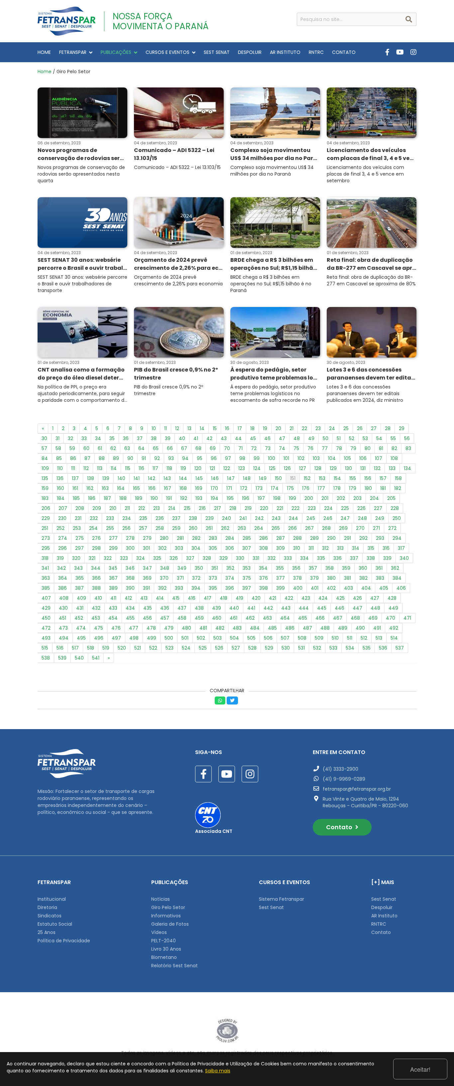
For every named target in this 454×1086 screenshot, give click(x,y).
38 (154, 438)
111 (73, 468)
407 (46, 598)
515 (45, 648)
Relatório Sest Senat (174, 965)
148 (247, 478)
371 (180, 578)
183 (45, 498)
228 (395, 508)
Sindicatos (49, 915)
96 (214, 458)
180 (368, 488)
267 (309, 528)
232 (94, 518)
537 (400, 648)
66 (170, 448)
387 (79, 588)
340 (404, 558)
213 (156, 508)
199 (292, 498)
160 (60, 488)
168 (183, 488)
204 (374, 498)
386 (62, 588)
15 (215, 428)
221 (280, 508)
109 (45, 468)
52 (351, 438)
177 (321, 488)
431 (79, 608)
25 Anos (47, 932)
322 (108, 558)
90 (130, 458)
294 (397, 538)
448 (375, 608)
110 (60, 468)
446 (339, 608)
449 (393, 608)
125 (272, 468)
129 (333, 468)
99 (257, 458)
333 (288, 558)
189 (138, 498)
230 (62, 518)
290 (331, 538)
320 (76, 558)
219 (248, 508)
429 (46, 608)
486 (289, 628)
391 (146, 588)
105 (347, 458)
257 (143, 528)
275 (79, 538)
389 (113, 588)
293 (380, 538)
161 (75, 488)
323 (124, 558)
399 (280, 588)
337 (354, 558)
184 (60, 498)
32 (70, 438)
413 (144, 598)
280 (164, 538)
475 (98, 628)
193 (198, 498)
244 (293, 518)
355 (280, 568)
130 (348, 468)
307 (246, 548)
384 (397, 578)
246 (327, 518)
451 (62, 618)
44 (238, 438)
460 (216, 618)
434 (130, 608)
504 (234, 638)
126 (287, 468)
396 (229, 588)
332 (272, 558)
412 (128, 598)
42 (209, 438)
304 (195, 548)
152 (307, 478)
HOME (44, 52)
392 (162, 588)
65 (156, 448)
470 (390, 618)
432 (96, 608)
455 (130, 618)
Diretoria (47, 907)
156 (367, 478)
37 (140, 438)
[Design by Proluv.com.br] (227, 1030)
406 (401, 588)
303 (179, 548)
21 (291, 428)
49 (311, 438)
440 (234, 608)
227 (378, 508)
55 (393, 438)
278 (130, 538)
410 (98, 598)
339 (387, 558)
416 (191, 598)
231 (78, 518)
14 (202, 428)
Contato (340, 827)
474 (81, 628)
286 (263, 538)
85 (59, 458)
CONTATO (344, 52)
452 (78, 618)
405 (383, 588)
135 (45, 478)
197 (261, 498)
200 (308, 498)
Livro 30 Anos (166, 949)
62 (113, 448)
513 (379, 638)
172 (243, 488)
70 (227, 448)
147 (231, 478)
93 (171, 458)
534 (350, 648)
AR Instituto (384, 915)
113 (99, 468)
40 (182, 438)
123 (241, 468)
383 (380, 578)
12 (177, 428)
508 (302, 638)
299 (113, 548)
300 (130, 548)
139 (105, 478)
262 (225, 528)
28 (388, 428)
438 (199, 608)
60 (86, 448)
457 (164, 618)
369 (147, 578)
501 (184, 638)
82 (394, 448)
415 (175, 598)
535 (367, 648)
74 (282, 448)
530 (286, 648)
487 (307, 628)
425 (340, 598)
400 (297, 588)
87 (87, 458)
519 (105, 648)
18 (252, 428)
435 (147, 608)
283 (213, 538)
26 (360, 428)
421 (272, 598)
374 (229, 578)
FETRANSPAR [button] (72, 52)
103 (316, 458)
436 (164, 608)
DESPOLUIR (250, 52)
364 (62, 578)
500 (169, 638)
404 (366, 588)
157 (383, 478)
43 (224, 438)
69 (213, 448)
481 (203, 628)
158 (398, 478)
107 (378, 458)
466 (320, 618)
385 (46, 588)
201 (324, 498)
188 (123, 498)
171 (229, 488)
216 (202, 508)
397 (246, 588)
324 (140, 558)
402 (331, 588)
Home (45, 71)
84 (45, 458)
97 (228, 458)
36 (126, 438)
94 (185, 458)
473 (63, 628)
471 (407, 618)
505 (251, 638)
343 (78, 568)
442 (268, 608)
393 (179, 588)
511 (349, 638)
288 (297, 538)
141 (137, 478)
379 (314, 578)
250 (397, 518)
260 (193, 528)
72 (254, 448)
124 (257, 468)
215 (187, 508)
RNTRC (316, 52)
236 (160, 518)
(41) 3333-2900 (340, 769)
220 (264, 508)
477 (133, 628)
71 (240, 448)
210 (112, 508)
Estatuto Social (55, 924)
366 (96, 578)
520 (122, 648)
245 (310, 518)
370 (164, 578)
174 (275, 488)
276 (96, 538)
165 (136, 488)
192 (183, 498)
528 (252, 648)
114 (114, 468)
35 (112, 438)
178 (337, 488)
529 (269, 648)
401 (314, 588)
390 (130, 588)
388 (96, 588)
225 (345, 508)
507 (285, 638)
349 (181, 568)
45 (253, 438)
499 (151, 638)
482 (219, 628)
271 (376, 528)
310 (296, 548)
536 (383, 648)
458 (181, 618)
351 (214, 568)
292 (363, 538)
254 (93, 528)
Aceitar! (420, 1069)
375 (247, 578)
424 (323, 598)
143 (167, 478)
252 (60, 528)
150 (278, 478)
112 (86, 468)
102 (300, 458)
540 (79, 658)
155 (352, 478)
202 (341, 498)
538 (46, 658)
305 (213, 548)
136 (60, 478)
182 (397, 488)
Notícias (160, 899)
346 (130, 568)
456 (147, 618)
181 (383, 488)
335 (321, 558)
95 (199, 458)
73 (268, 448)
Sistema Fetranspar (281, 899)
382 (363, 578)
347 (147, 568)
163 (105, 488)
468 (355, 618)
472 (46, 628)
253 (77, 528)
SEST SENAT (217, 52)
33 (84, 438)
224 (328, 508)
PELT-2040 (163, 940)
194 (214, 498)
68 (198, 448)
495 (81, 638)
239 (209, 518)
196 (245, 498)
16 (227, 428)
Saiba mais (217, 1070)
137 (75, 478)
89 (116, 458)
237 (176, 518)
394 (195, 588)
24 (332, 428)
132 (377, 468)
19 (265, 428)
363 (46, 578)
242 (259, 518)
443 (285, 608)
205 (391, 498)
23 (318, 428)
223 (312, 508)
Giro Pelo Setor (168, 907)
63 (127, 448)
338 (371, 558)
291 (347, 538)
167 (167, 488)
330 (240, 558)
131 (363, 468)
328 (207, 558)
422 (288, 598)
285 (247, 538)
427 (374, 598)
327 (190, 558)
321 (92, 558)
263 (242, 528)
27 (374, 428)
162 (89, 488)
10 (154, 428)
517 (75, 648)
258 (160, 528)
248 (362, 518)
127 (302, 468)
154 (337, 478)
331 (256, 558)
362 (395, 568)
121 (212, 468)
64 (141, 448)
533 (333, 648)
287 (280, 538)
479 (168, 628)
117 (155, 468)
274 (62, 538)
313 (340, 548)
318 (45, 558)
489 (342, 628)
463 (267, 618)
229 (46, 518)
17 (240, 428)
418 (223, 598)
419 (239, 598)
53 (365, 438)
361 (379, 568)
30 (44, 438)
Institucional (52, 899)
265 (276, 528)
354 (263, 568)
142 (151, 478)
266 (292, 528)
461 (233, 618)
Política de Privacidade (64, 940)
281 (180, 538)
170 (214, 488)
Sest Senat (271, 907)
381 (347, 578)
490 (360, 628)
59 (72, 448)
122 (226, 468)
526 (219, 648)
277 (113, 538)
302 (162, 548)
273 (46, 538)
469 (373, 618)
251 (45, 528)
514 (394, 638)
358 (329, 568)
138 (90, 478)
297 (79, 548)
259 (176, 528)
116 (141, 468)
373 (213, 578)
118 (169, 468)
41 (195, 438)
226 (361, 508)
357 (313, 568)
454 (113, 618)
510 (335, 638)
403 (348, 588)
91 (144, 458)
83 (408, 448)
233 (110, 518)
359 (346, 568)
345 (113, 568)
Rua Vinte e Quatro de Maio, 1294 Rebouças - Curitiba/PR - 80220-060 (365, 802)
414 (160, 598)
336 (337, 558)
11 (165, 428)
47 (282, 438)
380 (331, 578)
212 (141, 508)
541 (95, 658)
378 (297, 578)
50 (325, 438)
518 (90, 648)
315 (371, 548)
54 (379, 438)
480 (186, 628)
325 (157, 558)
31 (57, 438)
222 (295, 508)
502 (201, 638)
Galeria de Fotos (170, 924)
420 (256, 598)
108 (394, 458)
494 (63, 638)
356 (296, 568)
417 (207, 598)
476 (116, 628)
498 (134, 638)
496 (98, 638)
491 (377, 628)
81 (381, 448)
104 (332, 458)
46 (267, 438)
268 (326, 528)
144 (183, 478)
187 (107, 498)
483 (237, 628)
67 (184, 448)
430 (63, 608)
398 (263, 588)
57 (44, 448)
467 (337, 618)
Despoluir (382, 907)
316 (386, 548)
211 (127, 508)
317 (401, 548)
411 (113, 598)
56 (407, 438)
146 (215, 478)
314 (355, 548)
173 (259, 488)
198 (277, 498)
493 (46, 638)
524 (186, 648)
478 (151, 628)
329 (223, 558)
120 (197, 468)
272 (392, 528)
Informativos (166, 915)
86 (73, 458)
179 (352, 488)
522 (153, 648)
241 (243, 518)
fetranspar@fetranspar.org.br (357, 789)
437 (181, 608)
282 (196, 538)
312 (325, 548)
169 (198, 488)
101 (286, 458)
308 (263, 548)
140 (121, 478)
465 (302, 618)
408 (63, 598)
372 (196, 578)
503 (217, 638)
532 (317, 648)
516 (60, 648)
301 (146, 548)
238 (193, 518)
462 (250, 618)
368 (130, 578)
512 (364, 638)
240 (226, 518)
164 (121, 488)
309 (280, 548)
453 (95, 618)
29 (401, 428)
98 (242, 458)
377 (280, 578)
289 (314, 538)
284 (229, 538)
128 (317, 468)
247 (345, 518)
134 (407, 468)
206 (46, 508)
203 (357, 498)
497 (116, 638)
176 (305, 488)
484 (255, 628)
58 (58, 448)
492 (393, 628)
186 (91, 498)
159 (45, 488)
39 (167, 438)
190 (154, 498)
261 (209, 528)
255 (110, 528)
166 (152, 488)
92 (157, 458)
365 (79, 578)
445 (321, 608)
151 (292, 478)
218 (232, 508)
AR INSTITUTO (285, 52)
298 (96, 548)
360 (363, 568)
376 (263, 578)
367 (113, 578)
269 (343, 528)
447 (357, 608)
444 (304, 608)
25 (346, 428)
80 (368, 448)
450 (46, 618)
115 (127, 468)
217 (217, 508)
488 (325, 628)
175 (290, 488)
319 (60, 558)
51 (339, 438)
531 (301, 648)
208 (79, 508)
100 (271, 458)
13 (189, 428)
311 (311, 548)
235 (143, 518)
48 (296, 438)
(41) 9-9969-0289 (344, 779)
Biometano (164, 957)
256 (126, 528)
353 (247, 568)
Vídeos (159, 932)
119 (183, 468)
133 (392, 468)
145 (199, 478)
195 (230, 498)
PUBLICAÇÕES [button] (116, 52)
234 (126, 518)
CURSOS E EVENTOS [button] (167, 52)
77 (325, 448)
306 (229, 548)
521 (137, 648)
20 (278, 428)
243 (276, 518)
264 (258, 528)
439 (216, 608)
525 (203, 648)
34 (98, 438)
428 (392, 598)
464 (285, 618)
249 (379, 518)
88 (102, 458)
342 (61, 568)
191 (169, 498)
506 (268, 638)
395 (213, 588)
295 (46, 548)
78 (339, 448)
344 (95, 568)
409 (81, 598)
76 (310, 448)
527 (236, 648)
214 (171, 508)
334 (304, 558)
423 (305, 598)
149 (263, 478)
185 (76, 498)
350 (199, 568)
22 (304, 428)
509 (319, 638)
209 (96, 508)
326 (174, 558)
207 (62, 508)
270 (360, 528)
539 (62, 658)
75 (296, 448)
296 (62, 548)
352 (230, 568)
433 (113, 608)
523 (169, 648)
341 (45, 568)
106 (363, 458)
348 (164, 568)
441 (251, 608)
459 (199, 618)
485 (272, 628)
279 (147, 538)
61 (100, 448)
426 (357, 598)
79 (353, 448)
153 (322, 478)
